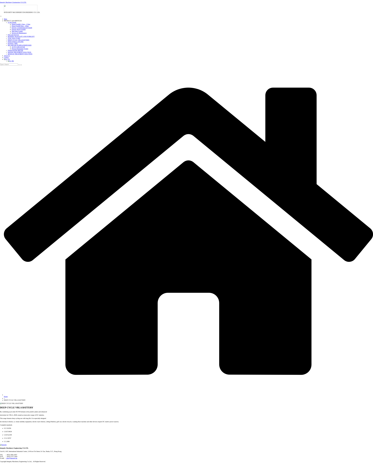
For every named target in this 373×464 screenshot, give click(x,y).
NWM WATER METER (15, 50)
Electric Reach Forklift (19, 29)
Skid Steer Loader (17, 31)
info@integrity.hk (11, 458)
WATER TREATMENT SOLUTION (19, 52)
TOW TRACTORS (14, 38)
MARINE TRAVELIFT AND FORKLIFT (21, 36)
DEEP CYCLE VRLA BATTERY (18, 40)
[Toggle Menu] (1, 16)
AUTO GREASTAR (18, 47)
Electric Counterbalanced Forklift (22, 28)
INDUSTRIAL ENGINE (16, 42)
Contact (6, 57)
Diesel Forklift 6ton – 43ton (20, 26)
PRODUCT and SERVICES (13, 21)
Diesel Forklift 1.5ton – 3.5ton (21, 24)
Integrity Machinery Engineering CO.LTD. (13, 2)
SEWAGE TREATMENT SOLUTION (20, 54)
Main (5, 19)
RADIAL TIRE (13, 43)
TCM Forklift (12, 22)
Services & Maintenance (19, 33)
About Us (7, 56)
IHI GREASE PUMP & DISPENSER (19, 45)
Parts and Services (13, 35)
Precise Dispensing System (20, 49)
